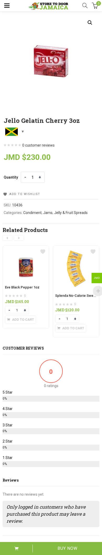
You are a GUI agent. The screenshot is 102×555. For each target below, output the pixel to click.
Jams (48, 213)
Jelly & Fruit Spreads (71, 213)
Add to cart (16, 548)
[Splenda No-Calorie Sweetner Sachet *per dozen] (76, 249)
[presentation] (7, 238)
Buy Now (67, 548)
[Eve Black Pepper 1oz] (26, 249)
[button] (90, 22)
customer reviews (38, 145)
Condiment (32, 213)
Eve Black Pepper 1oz (22, 287)
